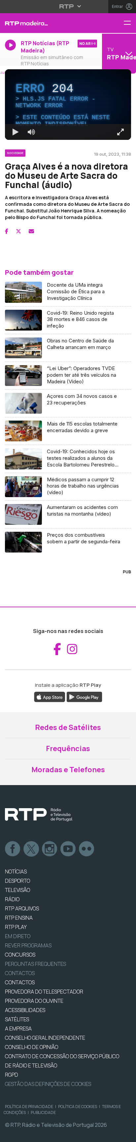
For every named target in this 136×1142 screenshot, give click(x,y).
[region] (68, 571)
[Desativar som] (26, 1134)
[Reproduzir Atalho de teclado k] (10, 1134)
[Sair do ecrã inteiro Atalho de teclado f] (125, 1134)
